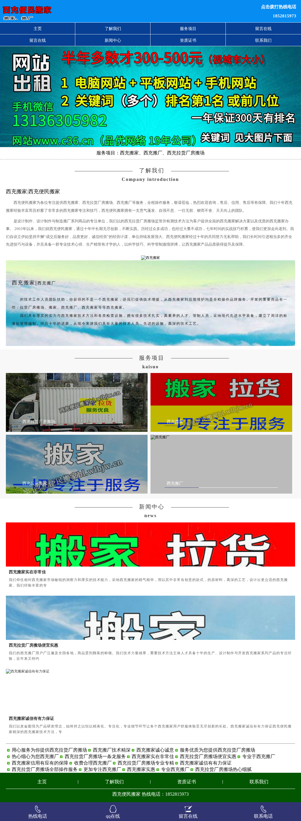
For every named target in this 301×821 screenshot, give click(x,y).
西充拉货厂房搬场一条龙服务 (95, 756)
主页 (38, 28)
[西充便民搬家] (92, 11)
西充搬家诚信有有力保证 (31, 718)
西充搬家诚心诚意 (155, 749)
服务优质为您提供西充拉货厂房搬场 (217, 749)
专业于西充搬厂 (258, 756)
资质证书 (188, 40)
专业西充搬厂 (175, 769)
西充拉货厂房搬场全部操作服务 (45, 769)
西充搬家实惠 (141, 769)
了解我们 (113, 28)
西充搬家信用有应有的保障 (40, 762)
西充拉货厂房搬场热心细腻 (223, 769)
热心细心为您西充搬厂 (35, 756)
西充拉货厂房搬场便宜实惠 (33, 645)
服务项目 (188, 28)
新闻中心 (113, 40)
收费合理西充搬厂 (93, 762)
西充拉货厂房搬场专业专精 (146, 762)
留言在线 (263, 28)
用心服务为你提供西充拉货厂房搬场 (49, 749)
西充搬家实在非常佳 (27, 571)
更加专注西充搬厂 (102, 769)
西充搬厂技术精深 (112, 749)
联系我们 (263, 40)
